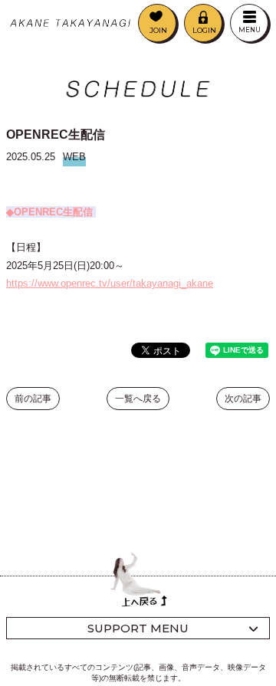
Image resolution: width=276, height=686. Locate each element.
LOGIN (204, 30)
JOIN (158, 30)
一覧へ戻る (138, 398)
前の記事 (33, 398)
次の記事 (243, 398)
